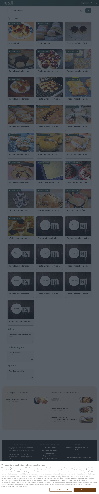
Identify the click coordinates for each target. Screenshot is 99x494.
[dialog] (49, 477)
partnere (14, 468)
